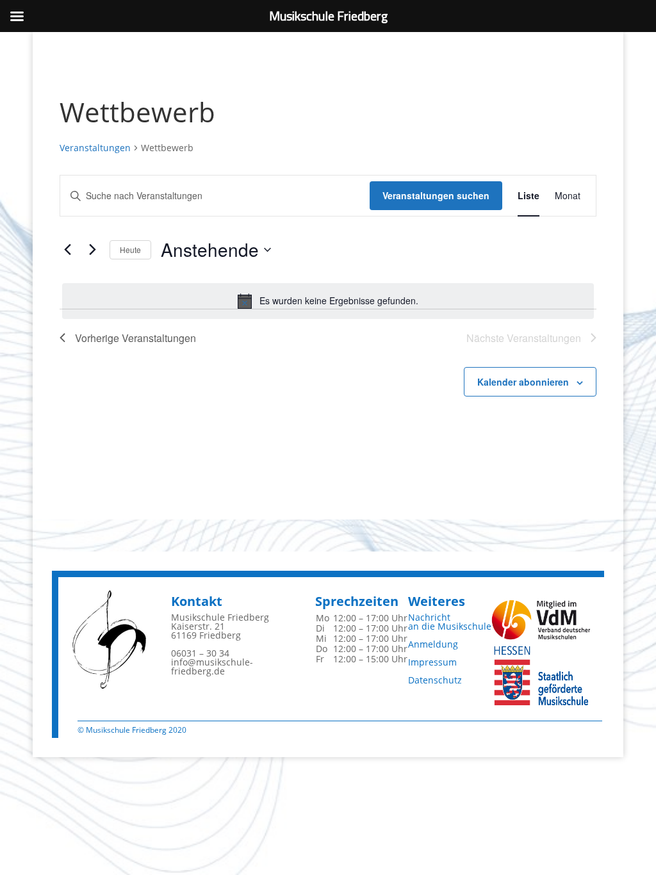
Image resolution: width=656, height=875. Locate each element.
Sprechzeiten (356, 601)
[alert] (328, 301)
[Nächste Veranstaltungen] (92, 250)
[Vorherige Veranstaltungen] (67, 250)
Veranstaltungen (95, 148)
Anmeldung (433, 644)
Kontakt (196, 601)
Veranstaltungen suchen (435, 195)
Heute (130, 249)
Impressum (432, 662)
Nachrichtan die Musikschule (449, 621)
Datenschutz (435, 680)
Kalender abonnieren (523, 381)
